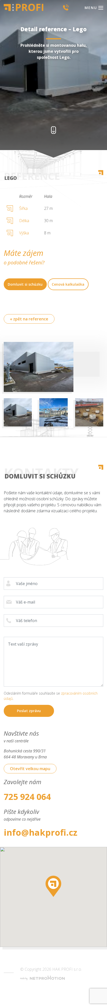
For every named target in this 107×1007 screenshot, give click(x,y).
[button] (53, 886)
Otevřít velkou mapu (30, 768)
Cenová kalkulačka (68, 284)
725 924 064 (27, 796)
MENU (91, 7)
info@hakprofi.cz (40, 832)
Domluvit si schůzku (25, 284)
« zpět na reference (29, 319)
